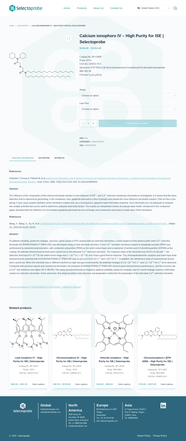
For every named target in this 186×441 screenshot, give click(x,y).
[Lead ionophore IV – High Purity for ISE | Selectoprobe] (28, 333)
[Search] (175, 8)
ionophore (90, 145)
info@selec (44, 409)
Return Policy (143, 436)
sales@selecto (46, 412)
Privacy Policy (160, 436)
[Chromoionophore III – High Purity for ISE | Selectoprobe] (71, 333)
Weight (83, 90)
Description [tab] (44, 158)
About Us (98, 8)
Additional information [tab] (22, 158)
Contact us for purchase (137, 123)
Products (82, 8)
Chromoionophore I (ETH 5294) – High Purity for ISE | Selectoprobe (157, 361)
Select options (38, 384)
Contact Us (116, 8)
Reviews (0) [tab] (59, 158)
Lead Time (84, 103)
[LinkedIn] (163, 405)
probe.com (56, 412)
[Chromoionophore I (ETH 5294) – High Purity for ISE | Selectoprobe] (157, 333)
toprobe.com (54, 409)
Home (67, 8)
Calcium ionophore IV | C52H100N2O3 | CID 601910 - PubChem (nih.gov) (45, 287)
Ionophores (97, 142)
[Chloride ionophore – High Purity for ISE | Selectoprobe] (114, 333)
